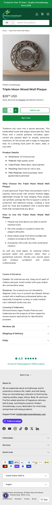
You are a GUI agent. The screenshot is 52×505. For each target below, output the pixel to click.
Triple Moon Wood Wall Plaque (19, 30)
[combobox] (26, 22)
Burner (34, 499)
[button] (42, 14)
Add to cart (35, 110)
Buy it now (26, 118)
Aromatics (18, 499)
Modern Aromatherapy (11, 85)
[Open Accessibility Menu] (6, 495)
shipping (22, 100)
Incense (27, 499)
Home (5, 30)
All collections (7, 499)
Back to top (24, 375)
